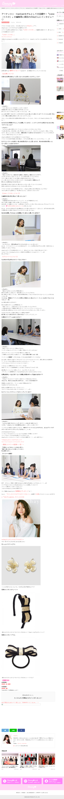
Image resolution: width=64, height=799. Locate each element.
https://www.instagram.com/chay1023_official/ (13, 441)
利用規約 (23, 792)
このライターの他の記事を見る (21, 745)
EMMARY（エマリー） (6, 8)
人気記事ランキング (46, 5)
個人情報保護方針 (31, 792)
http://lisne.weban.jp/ (7, 36)
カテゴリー (39, 5)
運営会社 (18, 792)
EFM (60, 32)
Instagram (61, 42)
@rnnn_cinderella (22, 743)
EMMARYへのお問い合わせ (42, 792)
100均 (60, 28)
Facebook (61, 39)
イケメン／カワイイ (15, 8)
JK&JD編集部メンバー (56, 5)
